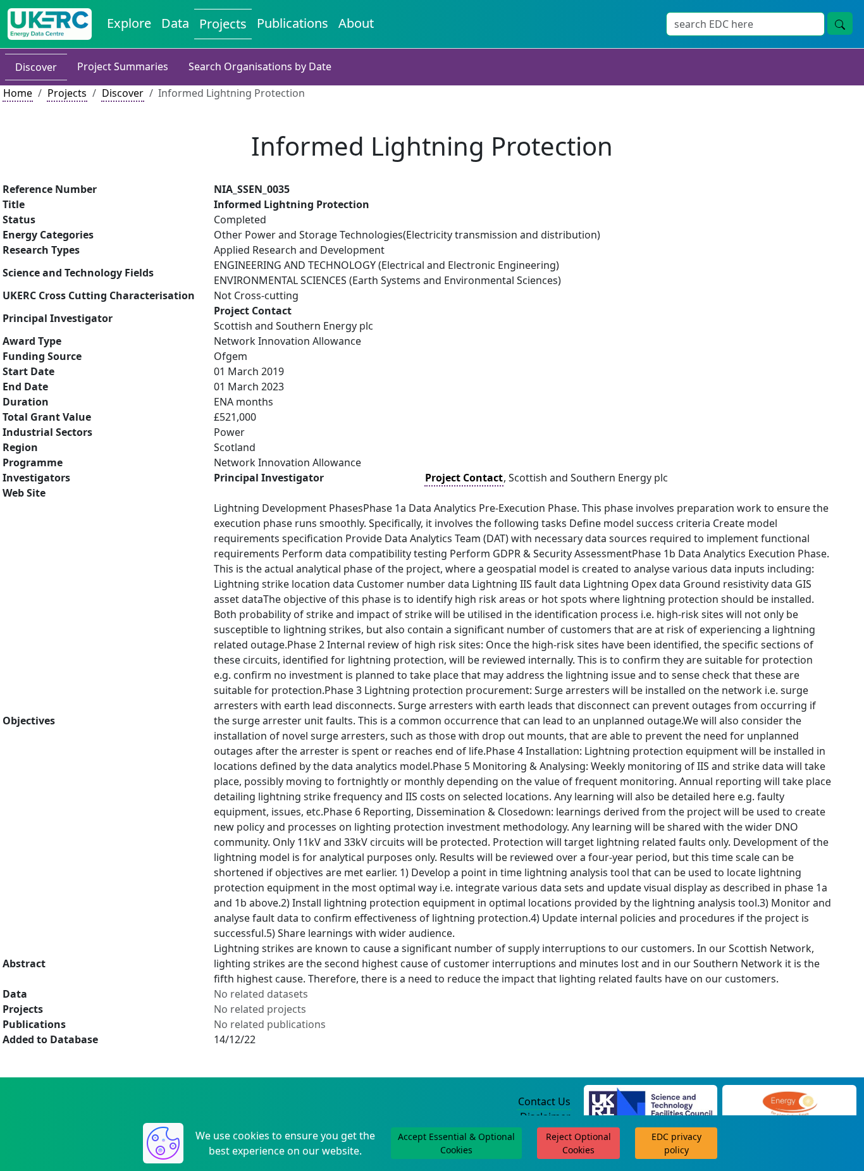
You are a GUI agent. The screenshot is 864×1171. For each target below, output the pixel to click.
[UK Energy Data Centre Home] (50, 24)
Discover (36, 67)
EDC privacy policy (676, 1143)
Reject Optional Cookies (578, 1143)
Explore (129, 23)
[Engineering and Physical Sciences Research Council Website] (789, 1102)
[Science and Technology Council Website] (650, 1102)
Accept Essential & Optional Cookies (456, 1143)
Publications (292, 23)
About (356, 23)
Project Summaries (122, 66)
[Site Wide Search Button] (840, 23)
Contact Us (544, 1101)
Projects (223, 23)
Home (17, 93)
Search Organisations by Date (259, 66)
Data (175, 23)
